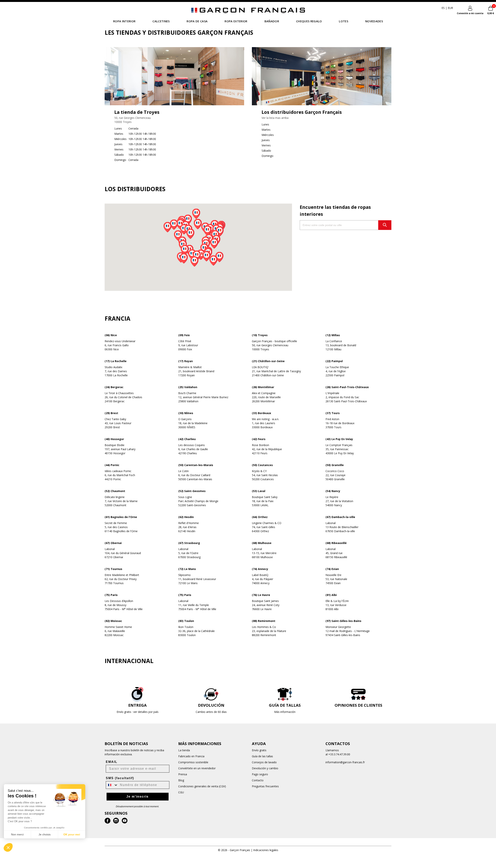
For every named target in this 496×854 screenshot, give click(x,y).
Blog (181, 780)
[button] (219, 257)
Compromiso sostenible (193, 762)
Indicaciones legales (265, 850)
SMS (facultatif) (120, 778)
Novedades (374, 21)
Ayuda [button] (259, 743)
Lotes (343, 21)
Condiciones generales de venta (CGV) (202, 786)
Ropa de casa (197, 21)
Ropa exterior (236, 21)
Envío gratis (259, 750)
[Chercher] (384, 225)
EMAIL (111, 761)
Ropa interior (124, 21)
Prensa (182, 774)
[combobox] (112, 785)
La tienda (184, 750)
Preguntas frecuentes (265, 786)
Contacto (258, 780)
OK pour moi (71, 834)
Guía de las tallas (262, 756)
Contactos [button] (338, 743)
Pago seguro (260, 774)
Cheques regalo (309, 21)
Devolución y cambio (265, 768)
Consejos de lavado (264, 762)
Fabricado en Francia (191, 756)
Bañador (271, 21)
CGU (181, 792)
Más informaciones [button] (199, 743)
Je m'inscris (137, 796)
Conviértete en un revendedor (197, 768)
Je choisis (45, 834)
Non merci (17, 834)
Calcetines (161, 21)
